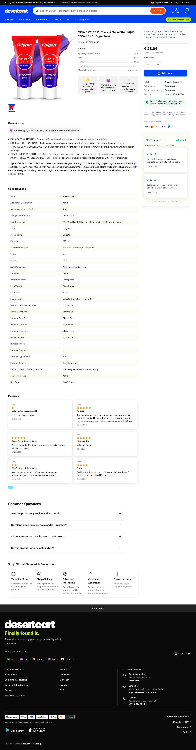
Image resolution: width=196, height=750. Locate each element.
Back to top (98, 608)
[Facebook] (188, 653)
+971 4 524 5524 (137, 704)
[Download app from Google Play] (15, 730)
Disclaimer (184, 727)
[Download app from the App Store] (37, 730)
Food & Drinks (42, 19)
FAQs (187, 732)
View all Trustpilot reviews (165, 201)
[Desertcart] (16, 11)
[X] (182, 653)
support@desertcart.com (142, 692)
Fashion (58, 19)
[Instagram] (176, 653)
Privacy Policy (182, 721)
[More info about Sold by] (181, 82)
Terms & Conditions (179, 716)
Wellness (9, 19)
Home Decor (25, 19)
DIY (69, 19)
